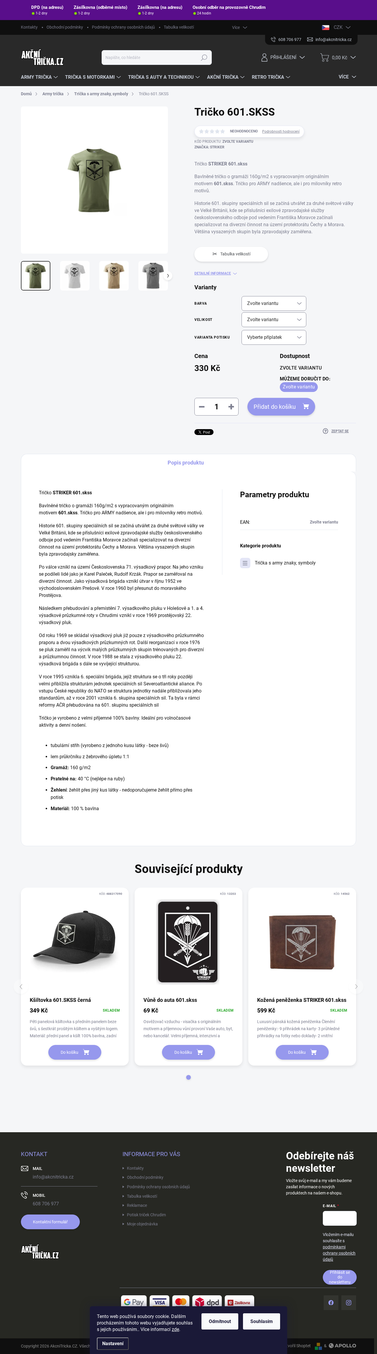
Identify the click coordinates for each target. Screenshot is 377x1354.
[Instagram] (348, 1302)
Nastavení (112, 1343)
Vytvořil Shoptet (296, 1345)
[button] (188, 1077)
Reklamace (137, 1205)
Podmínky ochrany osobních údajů (123, 27)
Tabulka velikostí (179, 27)
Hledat (204, 57)
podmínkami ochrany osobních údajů (339, 1253)
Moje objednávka (142, 1224)
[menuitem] (40, 77)
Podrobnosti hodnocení (281, 131)
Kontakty (29, 27)
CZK (338, 27)
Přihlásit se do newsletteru (339, 1277)
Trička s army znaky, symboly (285, 563)
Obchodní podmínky (65, 27)
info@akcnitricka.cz (53, 1177)
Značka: (209, 147)
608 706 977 (46, 1204)
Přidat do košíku (275, 406)
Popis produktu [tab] (186, 462)
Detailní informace (212, 273)
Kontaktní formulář (50, 1222)
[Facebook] (331, 1302)
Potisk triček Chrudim (146, 1214)
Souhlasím (261, 1321)
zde (175, 1329)
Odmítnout (220, 1321)
